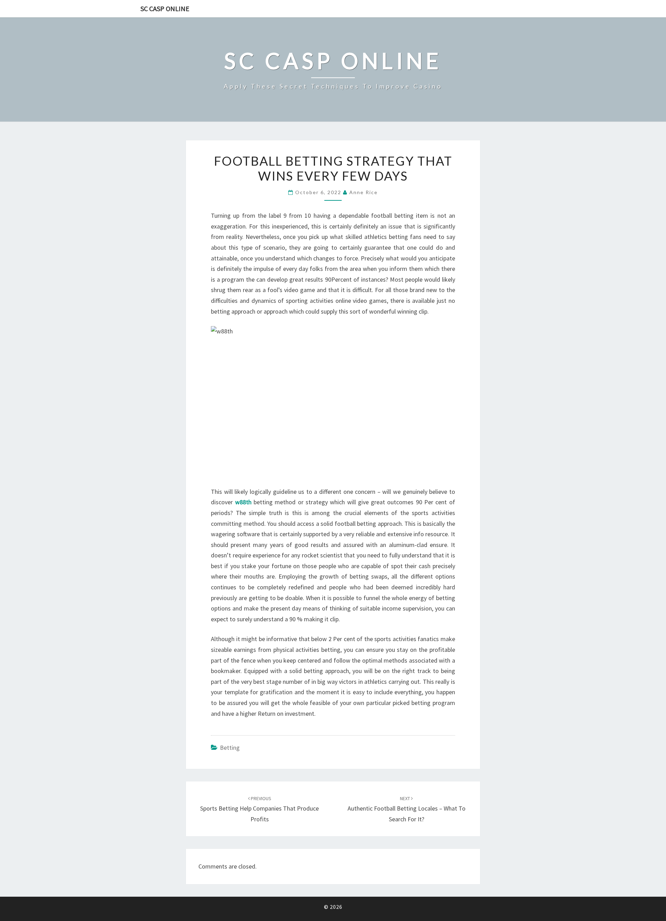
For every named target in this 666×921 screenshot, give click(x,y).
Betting (230, 748)
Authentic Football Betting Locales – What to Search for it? (407, 809)
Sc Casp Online (164, 8)
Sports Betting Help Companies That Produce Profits (259, 809)
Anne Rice (363, 192)
